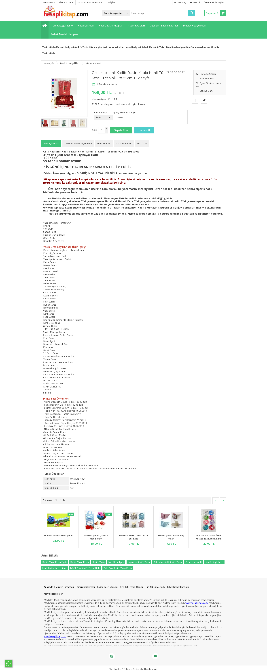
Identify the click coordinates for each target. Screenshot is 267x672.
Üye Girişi (181, 2)
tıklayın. (141, 104)
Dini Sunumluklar (195, 47)
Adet (94, 130)
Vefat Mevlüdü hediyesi (172, 47)
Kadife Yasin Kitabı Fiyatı (54, 562)
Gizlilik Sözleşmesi (86, 586)
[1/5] (168, 72)
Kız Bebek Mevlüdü (155, 586)
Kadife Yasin (98, 562)
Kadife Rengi (100, 112)
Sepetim (212, 13)
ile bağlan (214, 2)
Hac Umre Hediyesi (130, 47)
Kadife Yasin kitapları (107, 586)
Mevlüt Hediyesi (65, 47)
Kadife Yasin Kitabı (85, 47)
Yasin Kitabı (48, 47)
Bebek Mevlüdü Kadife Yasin (167, 562)
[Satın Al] (144, 130)
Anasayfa (48, 586)
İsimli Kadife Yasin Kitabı (54, 568)
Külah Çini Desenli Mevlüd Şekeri (58, 537)
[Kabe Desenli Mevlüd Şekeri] (96, 521)
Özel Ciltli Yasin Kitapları (132, 586)
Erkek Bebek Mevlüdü (178, 586)
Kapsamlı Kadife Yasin (139, 562)
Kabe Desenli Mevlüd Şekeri (95, 535)
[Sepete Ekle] (121, 130)
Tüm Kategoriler (60, 25)
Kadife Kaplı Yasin (214, 562)
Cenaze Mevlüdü (193, 562)
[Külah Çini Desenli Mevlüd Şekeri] (58, 521)
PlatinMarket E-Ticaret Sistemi (125, 669)
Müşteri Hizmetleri (64, 586)
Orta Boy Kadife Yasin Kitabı (118, 568)
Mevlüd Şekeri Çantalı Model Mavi (208, 537)
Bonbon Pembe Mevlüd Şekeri (133, 537)
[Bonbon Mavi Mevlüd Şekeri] (171, 521)
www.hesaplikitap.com (196, 602)
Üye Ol (196, 2)
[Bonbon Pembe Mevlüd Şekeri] (133, 521)
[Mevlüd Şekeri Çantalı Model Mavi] (208, 521)
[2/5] (170, 72)
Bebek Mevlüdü (150, 47)
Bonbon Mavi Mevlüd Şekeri (171, 535)
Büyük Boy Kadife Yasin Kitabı (85, 568)
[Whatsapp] (8, 663)
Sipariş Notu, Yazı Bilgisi (124, 112)
